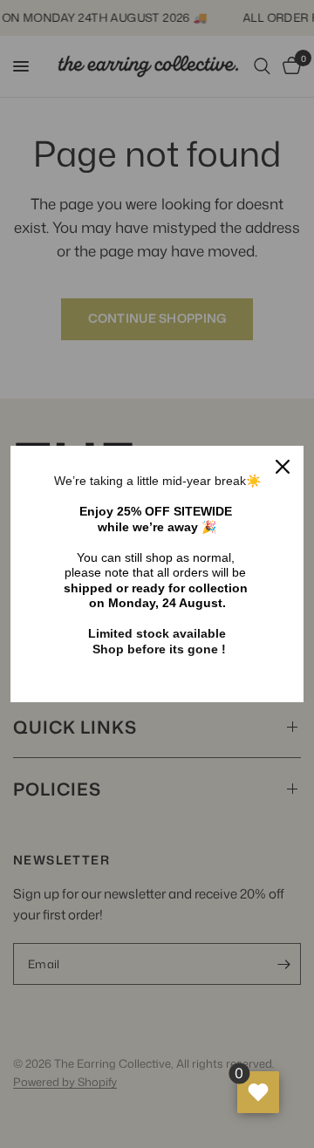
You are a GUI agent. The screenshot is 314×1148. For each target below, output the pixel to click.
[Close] (283, 467)
